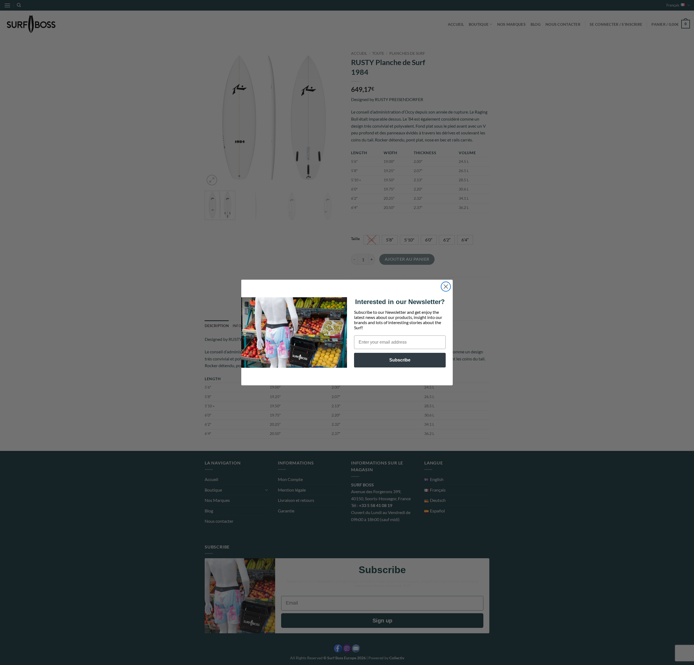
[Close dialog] (446, 286)
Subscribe (399, 360)
